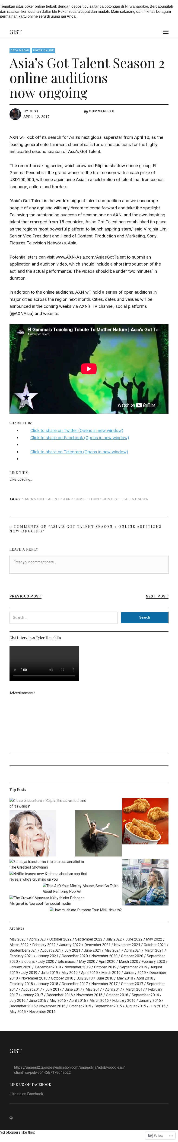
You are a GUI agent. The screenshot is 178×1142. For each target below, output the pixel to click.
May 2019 (69, 972)
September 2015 (108, 1006)
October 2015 (80, 1006)
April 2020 (107, 961)
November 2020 (104, 956)
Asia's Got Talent (42, 499)
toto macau (67, 961)
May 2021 (113, 950)
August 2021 (50, 950)
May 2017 (94, 989)
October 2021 (155, 945)
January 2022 (70, 945)
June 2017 (73, 989)
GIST (16, 32)
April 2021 (132, 950)
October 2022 (60, 939)
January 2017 (32, 995)
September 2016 (145, 995)
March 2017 (135, 989)
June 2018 (104, 978)
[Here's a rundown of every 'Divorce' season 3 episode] (145, 883)
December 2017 (75, 984)
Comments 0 (101, 111)
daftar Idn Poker (55, 11)
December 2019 (48, 967)
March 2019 (111, 972)
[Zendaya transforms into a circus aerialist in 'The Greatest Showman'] (49, 864)
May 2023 (18, 939)
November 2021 (127, 945)
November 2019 (77, 967)
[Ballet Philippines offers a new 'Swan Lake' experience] (98, 834)
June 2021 (92, 950)
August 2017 (31, 989)
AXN (67, 499)
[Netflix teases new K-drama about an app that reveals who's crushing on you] (49, 876)
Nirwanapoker (136, 6)
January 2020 (20, 967)
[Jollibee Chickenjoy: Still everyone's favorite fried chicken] (145, 822)
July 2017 (53, 989)
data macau (20, 50)
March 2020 (128, 961)
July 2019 (29, 972)
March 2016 (99, 1000)
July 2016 (17, 1000)
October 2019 (105, 967)
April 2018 (145, 978)
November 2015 (52, 1006)
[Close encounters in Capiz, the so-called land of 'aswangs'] (49, 803)
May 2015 (18, 1011)
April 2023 (37, 939)
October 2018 (62, 978)
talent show (136, 499)
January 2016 (150, 1000)
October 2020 (132, 956)
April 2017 (113, 989)
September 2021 (23, 950)
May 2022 (154, 939)
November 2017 (104, 984)
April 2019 (89, 972)
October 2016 (117, 995)
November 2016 (89, 995)
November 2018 (34, 978)
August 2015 (135, 1006)
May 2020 (87, 961)
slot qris (28, 961)
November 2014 (42, 1011)
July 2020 (46, 961)
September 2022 (88, 939)
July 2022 (114, 939)
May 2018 (125, 978)
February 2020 (153, 961)
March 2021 (154, 950)
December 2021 (97, 945)
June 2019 (49, 972)
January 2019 (135, 972)
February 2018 (21, 984)
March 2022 (19, 945)
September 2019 (133, 967)
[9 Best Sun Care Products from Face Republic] (33, 834)
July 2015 (157, 1006)
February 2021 (21, 956)
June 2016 (37, 1000)
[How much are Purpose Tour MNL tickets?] (86, 910)
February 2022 (44, 945)
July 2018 (85, 978)
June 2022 (134, 939)
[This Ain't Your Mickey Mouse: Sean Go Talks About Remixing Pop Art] (82, 888)
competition (86, 499)
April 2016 (77, 1000)
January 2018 (47, 984)
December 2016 (60, 995)
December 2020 (75, 956)
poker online (43, 50)
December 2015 (23, 1006)
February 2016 (124, 1000)
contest (111, 499)
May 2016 (58, 1000)
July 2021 (72, 950)
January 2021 (47, 956)
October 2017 (132, 984)
